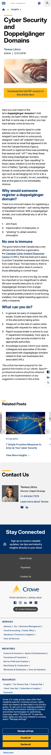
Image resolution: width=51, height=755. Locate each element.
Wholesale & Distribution (15, 670)
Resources (8, 679)
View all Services (11, 639)
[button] (47, 695)
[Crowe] (17, 3)
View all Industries (37, 670)
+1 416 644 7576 (29, 496)
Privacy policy (8, 752)
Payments (25, 567)
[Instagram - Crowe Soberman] (21, 603)
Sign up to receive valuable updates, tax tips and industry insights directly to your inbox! (26, 544)
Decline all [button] (26, 744)
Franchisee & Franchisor (15, 657)
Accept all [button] (25, 737)
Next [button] (47, 431)
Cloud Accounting (12, 630)
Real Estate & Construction (16, 666)
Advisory (8, 626)
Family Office (28, 630)
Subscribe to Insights (30, 688)
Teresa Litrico (12, 49)
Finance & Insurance (13, 653)
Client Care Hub (11, 688)
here (43, 335)
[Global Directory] (39, 3)
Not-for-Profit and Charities (16, 661)
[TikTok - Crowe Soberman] (36, 603)
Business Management (30, 626)
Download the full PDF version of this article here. (26, 92)
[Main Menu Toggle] (4, 3)
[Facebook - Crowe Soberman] (16, 603)
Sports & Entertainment (35, 653)
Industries (8, 648)
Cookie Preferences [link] (27, 609)
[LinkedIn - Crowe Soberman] (26, 603)
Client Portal (25, 558)
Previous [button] (4, 431)
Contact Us (25, 576)
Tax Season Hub (20, 684)
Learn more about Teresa (34, 501)
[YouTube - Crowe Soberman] (31, 603)
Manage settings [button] (25, 731)
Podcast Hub (36, 684)
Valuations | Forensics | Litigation (19, 635)
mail (22, 507)
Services (7, 621)
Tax (15, 626)
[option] (25, 430)
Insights (15, 9)
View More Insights (16, 455)
